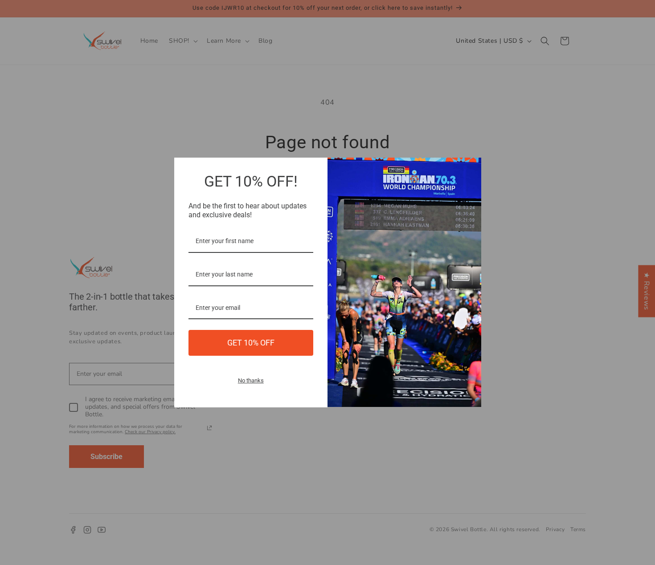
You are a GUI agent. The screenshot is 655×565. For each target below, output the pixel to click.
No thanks (251, 380)
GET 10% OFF (250, 342)
